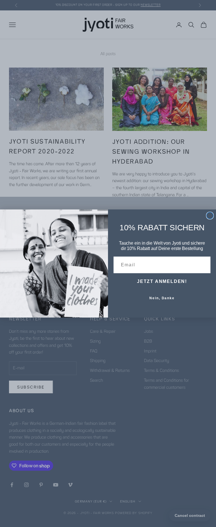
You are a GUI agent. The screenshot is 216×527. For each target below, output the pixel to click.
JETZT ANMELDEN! (162, 281)
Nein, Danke (162, 298)
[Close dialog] (210, 215)
